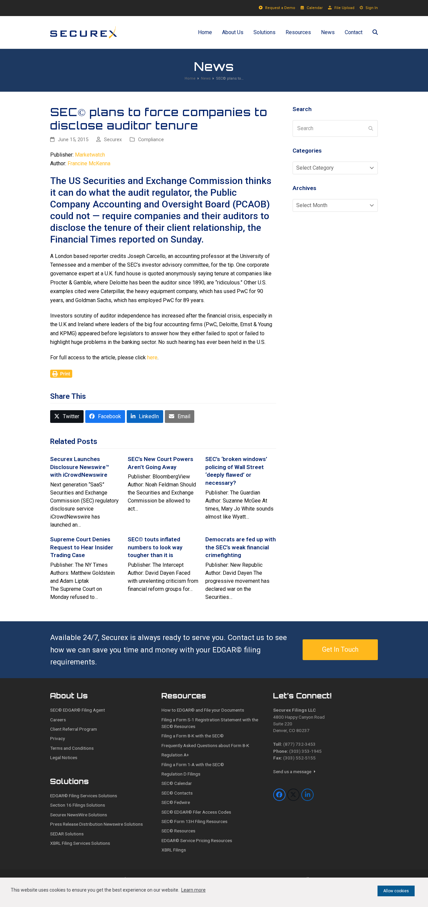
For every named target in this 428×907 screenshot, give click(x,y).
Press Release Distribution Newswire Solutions (96, 824)
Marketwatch (90, 155)
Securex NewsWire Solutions (78, 814)
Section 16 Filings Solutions (77, 805)
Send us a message (292, 771)
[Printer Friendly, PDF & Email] (61, 373)
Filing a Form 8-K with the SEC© (193, 735)
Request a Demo (280, 8)
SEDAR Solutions (67, 833)
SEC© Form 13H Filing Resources (194, 821)
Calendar (315, 8)
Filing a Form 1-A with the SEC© (193, 764)
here (152, 357)
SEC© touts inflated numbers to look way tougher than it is (155, 547)
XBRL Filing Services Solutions (80, 843)
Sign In (371, 8)
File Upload (344, 8)
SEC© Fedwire (176, 802)
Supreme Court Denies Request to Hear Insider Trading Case (81, 547)
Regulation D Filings (181, 774)
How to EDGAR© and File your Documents (203, 710)
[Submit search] (370, 128)
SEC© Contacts (177, 793)
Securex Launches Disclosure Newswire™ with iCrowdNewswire (79, 467)
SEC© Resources (178, 830)
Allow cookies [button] (396, 891)
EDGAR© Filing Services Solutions (83, 795)
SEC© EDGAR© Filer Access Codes (196, 812)
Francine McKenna (89, 163)
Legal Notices (63, 757)
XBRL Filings (174, 849)
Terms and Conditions (72, 748)
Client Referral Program (73, 729)
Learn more (193, 890)
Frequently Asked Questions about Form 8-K (205, 745)
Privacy (57, 738)
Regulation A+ (175, 754)
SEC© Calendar (177, 783)
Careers (58, 719)
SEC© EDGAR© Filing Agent (77, 710)
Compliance (151, 140)
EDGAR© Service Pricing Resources (197, 840)
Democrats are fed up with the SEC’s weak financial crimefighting (240, 547)
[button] (375, 32)
